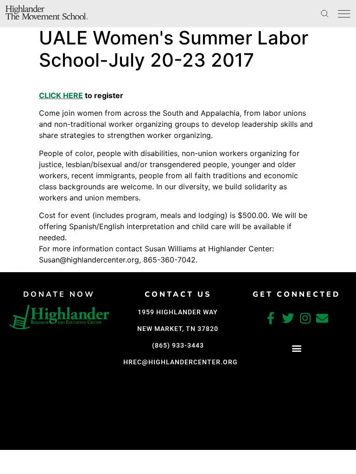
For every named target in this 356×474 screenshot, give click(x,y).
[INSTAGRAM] (305, 318)
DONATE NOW (59, 294)
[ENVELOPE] (322, 318)
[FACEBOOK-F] (271, 318)
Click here (61, 95)
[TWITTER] (288, 318)
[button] (296, 348)
